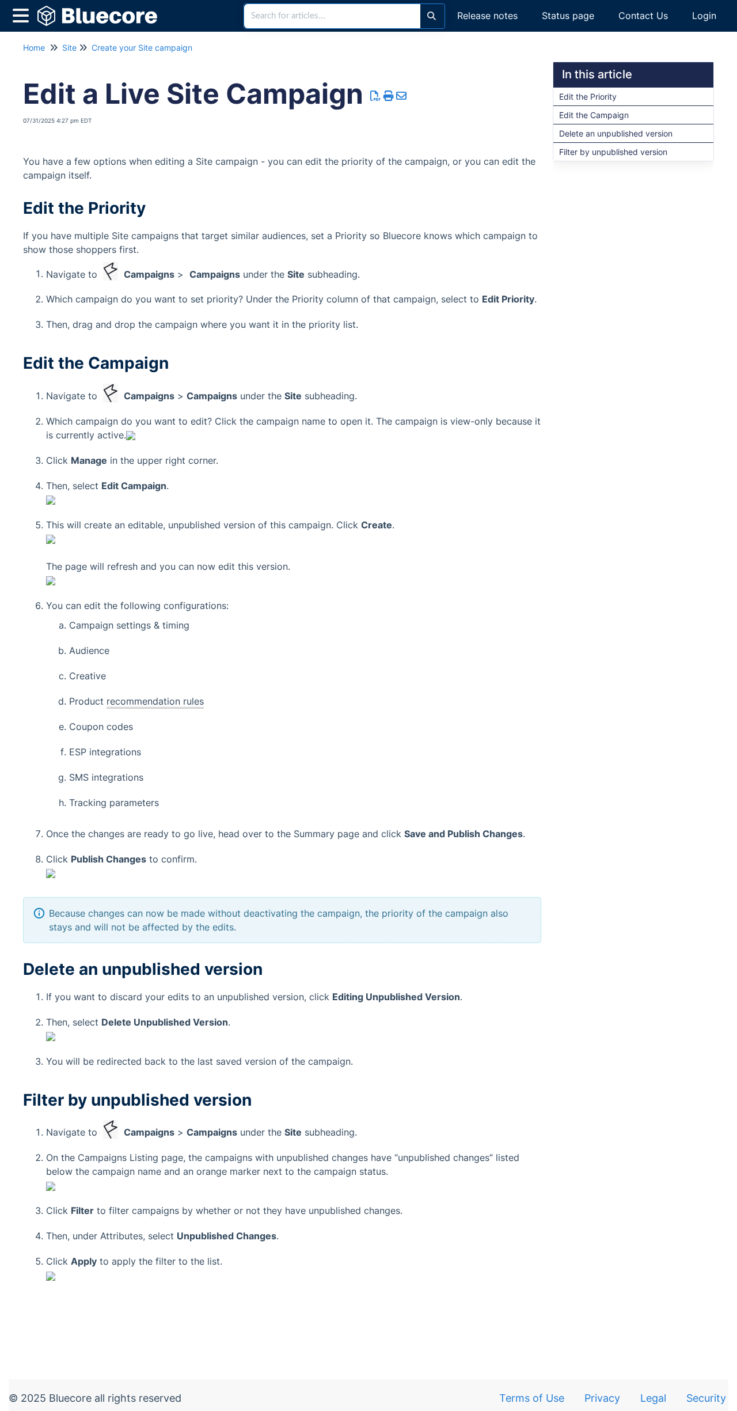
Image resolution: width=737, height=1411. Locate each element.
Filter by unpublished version (613, 152)
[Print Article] (389, 96)
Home (34, 47)
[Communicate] (170, 10)
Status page (568, 15)
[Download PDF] (375, 96)
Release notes (487, 15)
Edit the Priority (588, 96)
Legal (653, 1398)
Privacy (602, 1398)
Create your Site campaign (142, 47)
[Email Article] (401, 96)
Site (69, 47)
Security (706, 1398)
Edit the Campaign (594, 115)
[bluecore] (101, 10)
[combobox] (332, 16)
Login (704, 15)
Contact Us (643, 15)
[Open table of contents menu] (23, 14)
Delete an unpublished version (616, 133)
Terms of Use (531, 1398)
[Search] (432, 16)
